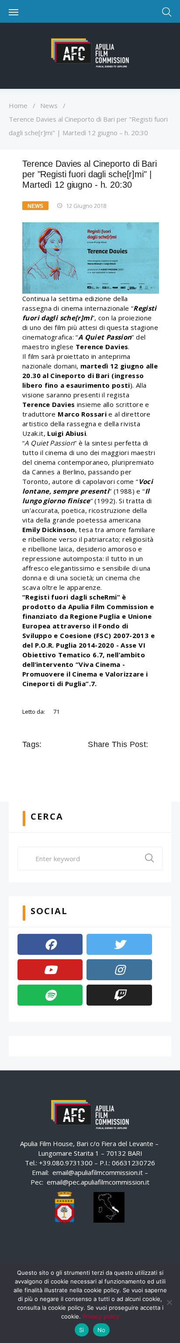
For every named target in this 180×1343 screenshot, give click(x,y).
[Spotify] (50, 995)
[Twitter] (119, 944)
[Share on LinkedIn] (131, 764)
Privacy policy (101, 1316)
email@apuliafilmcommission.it (97, 1172)
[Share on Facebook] (94, 764)
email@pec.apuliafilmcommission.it (98, 1182)
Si (81, 1329)
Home (18, 105)
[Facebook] (50, 944)
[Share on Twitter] (106, 764)
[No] (169, 1302)
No (101, 1329)
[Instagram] (119, 969)
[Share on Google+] (118, 764)
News (49, 105)
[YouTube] (50, 969)
